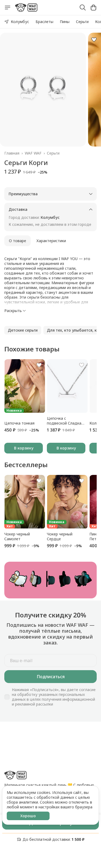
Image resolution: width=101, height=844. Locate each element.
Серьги (82, 21)
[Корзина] (93, 7)
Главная (11, 153)
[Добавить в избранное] (94, 39)
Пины (64, 21)
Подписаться (51, 677)
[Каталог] (7, 7)
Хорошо (28, 815)
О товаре (17, 240)
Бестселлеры (26, 464)
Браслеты (44, 21)
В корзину (23, 448)
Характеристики (51, 240)
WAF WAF (33, 153)
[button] (22, 330)
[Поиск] (82, 7)
